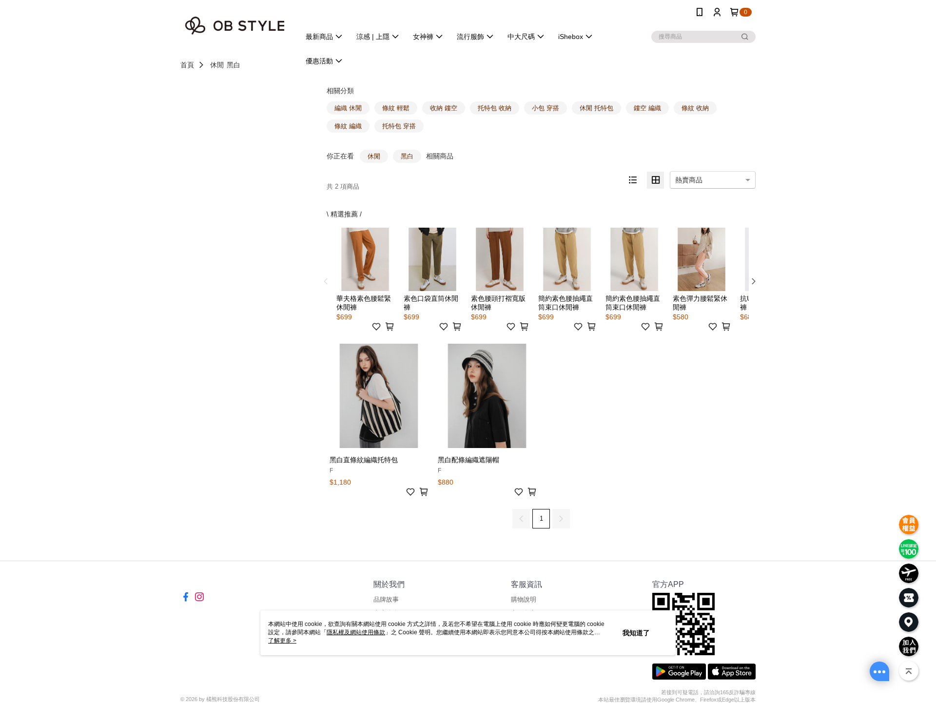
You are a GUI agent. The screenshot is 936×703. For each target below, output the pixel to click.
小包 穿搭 (545, 108)
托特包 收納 (494, 108)
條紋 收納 (695, 108)
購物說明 (523, 599)
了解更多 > (282, 640)
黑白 (233, 65)
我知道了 (636, 633)
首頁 (187, 65)
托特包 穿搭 (399, 126)
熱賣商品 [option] (688, 180)
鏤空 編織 (647, 108)
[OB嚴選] (234, 25)
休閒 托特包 (596, 108)
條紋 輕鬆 (396, 108)
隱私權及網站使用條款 (356, 632)
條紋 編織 (348, 126)
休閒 (217, 65)
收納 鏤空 (443, 108)
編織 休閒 (348, 108)
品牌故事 (386, 599)
